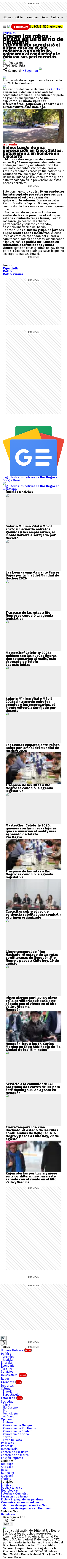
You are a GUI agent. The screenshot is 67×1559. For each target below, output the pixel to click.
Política (6, 1353)
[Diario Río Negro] (8, 26)
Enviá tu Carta (12, 1440)
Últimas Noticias (16, 1350)
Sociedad (7, 1401)
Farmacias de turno (14, 1496)
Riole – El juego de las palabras (22, 1499)
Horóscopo (10, 1407)
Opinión (6, 1419)
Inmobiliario (9, 1449)
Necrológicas (10, 1490)
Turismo (6, 1368)
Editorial (8, 1422)
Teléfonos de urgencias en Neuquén (26, 1508)
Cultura (6, 1388)
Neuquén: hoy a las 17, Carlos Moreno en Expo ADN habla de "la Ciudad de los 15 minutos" (33, 1047)
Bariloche (57, 17)
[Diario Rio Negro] (4, 1527)
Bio (5, 1410)
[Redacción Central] (4, 60)
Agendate (11, 1382)
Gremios (8, 1356)
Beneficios (8, 1514)
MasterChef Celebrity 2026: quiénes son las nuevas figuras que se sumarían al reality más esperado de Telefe (31, 657)
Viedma (6, 1478)
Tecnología (10, 1413)
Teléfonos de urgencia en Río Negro (25, 1505)
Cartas (7, 1437)
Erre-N (7, 1391)
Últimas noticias (13, 17)
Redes (5, 1378)
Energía (6, 1362)
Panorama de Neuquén (18, 1425)
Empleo (6, 1484)
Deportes (7, 1385)
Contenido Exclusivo (14, 1452)
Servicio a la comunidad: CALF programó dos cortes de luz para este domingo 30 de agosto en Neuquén (33, 1088)
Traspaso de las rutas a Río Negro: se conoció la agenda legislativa (29, 616)
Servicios (7, 1371)
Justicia (8, 1359)
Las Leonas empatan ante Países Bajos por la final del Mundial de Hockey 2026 (33, 575)
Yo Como (8, 1416)
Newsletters (13, 1375)
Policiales (9, 33)
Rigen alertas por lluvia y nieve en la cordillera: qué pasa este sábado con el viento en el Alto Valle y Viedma (31, 1002)
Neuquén (32, 17)
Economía (8, 1365)
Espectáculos (12, 1394)
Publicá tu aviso (11, 1487)
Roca (45, 17)
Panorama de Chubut (17, 1431)
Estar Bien (11, 1398)
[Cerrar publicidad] (3, 1338)
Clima (6, 1404)
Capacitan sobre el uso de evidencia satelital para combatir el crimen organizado (33, 914)
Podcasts (7, 1446)
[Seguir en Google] (4, 86)
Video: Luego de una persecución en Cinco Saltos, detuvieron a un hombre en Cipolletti (33, 152)
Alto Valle (7, 1466)
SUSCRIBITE (46, 26)
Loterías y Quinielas (14, 1493)
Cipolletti (57, 89)
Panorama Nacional (16, 1434)
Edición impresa (12, 1458)
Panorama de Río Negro (19, 1428)
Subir (8, 1524)
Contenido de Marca (15, 1455)
